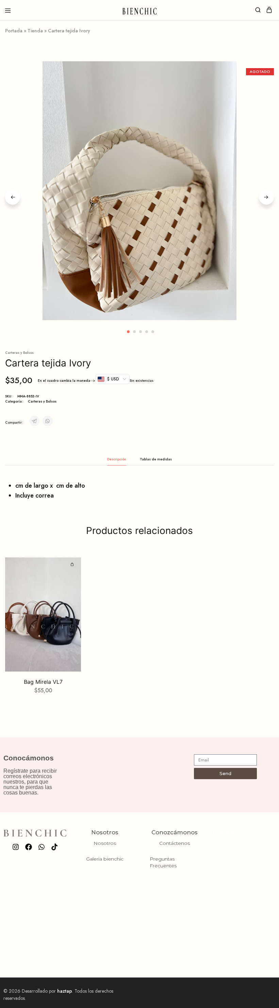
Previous (12, 197)
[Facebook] (28, 847)
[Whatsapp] (41, 847)
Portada (13, 30)
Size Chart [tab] (156, 459)
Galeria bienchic (105, 859)
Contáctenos (174, 843)
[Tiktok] (54, 847)
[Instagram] (15, 847)
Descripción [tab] (116, 459)
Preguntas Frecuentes (163, 862)
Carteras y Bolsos (19, 352)
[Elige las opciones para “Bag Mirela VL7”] (73, 565)
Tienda (35, 30)
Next (266, 197)
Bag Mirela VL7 (43, 681)
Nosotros (105, 843)
